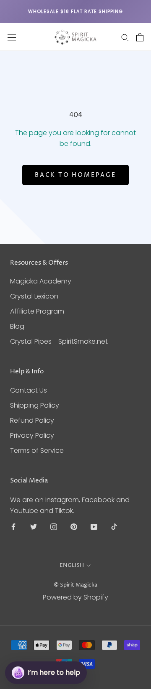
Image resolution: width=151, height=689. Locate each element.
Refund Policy (32, 420)
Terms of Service (37, 450)
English (72, 565)
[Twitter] (33, 526)
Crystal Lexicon (34, 296)
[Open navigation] (12, 37)
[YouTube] (94, 526)
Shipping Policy (34, 405)
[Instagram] (53, 526)
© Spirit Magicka (75, 585)
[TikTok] (114, 526)
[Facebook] (13, 526)
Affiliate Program (37, 311)
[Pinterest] (73, 526)
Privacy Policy (32, 435)
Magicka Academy (40, 281)
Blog (17, 326)
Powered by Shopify (75, 597)
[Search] (125, 37)
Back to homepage (75, 175)
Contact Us (28, 390)
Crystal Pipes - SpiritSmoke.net (59, 341)
